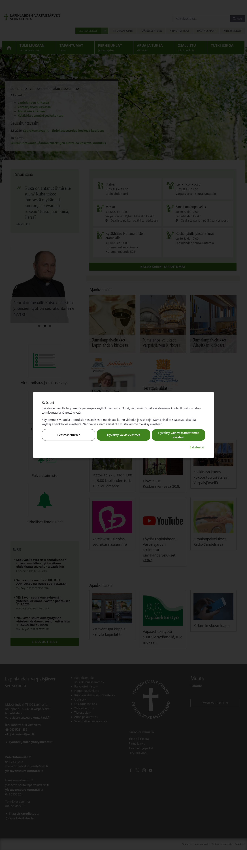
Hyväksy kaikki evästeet (123, 435)
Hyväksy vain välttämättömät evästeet (178, 435)
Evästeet (197, 447)
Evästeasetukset (68, 435)
